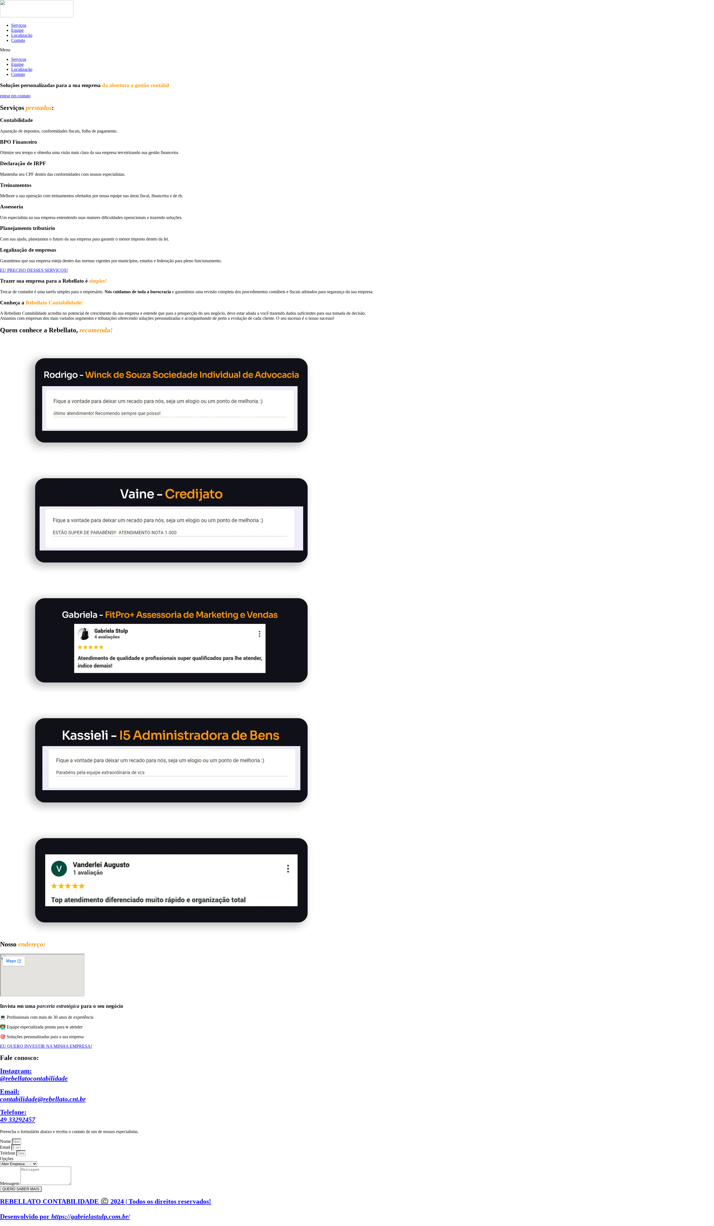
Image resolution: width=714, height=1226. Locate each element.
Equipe (17, 30)
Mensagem (10, 1183)
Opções (6, 1158)
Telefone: (17, 1116)
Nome (6, 1141)
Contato (18, 40)
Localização (21, 35)
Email (5, 1147)
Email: (43, 1095)
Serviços (18, 25)
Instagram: (34, 1074)
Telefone (8, 1153)
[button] (357, 49)
